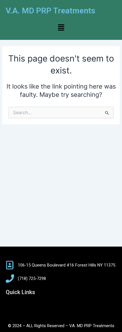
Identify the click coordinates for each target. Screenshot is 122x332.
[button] (61, 28)
